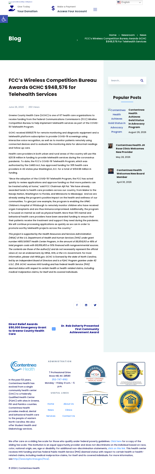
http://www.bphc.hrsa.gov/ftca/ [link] (31, 458)
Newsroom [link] (128, 35)
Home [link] (112, 35)
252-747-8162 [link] (60, 379)
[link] (4, 19)
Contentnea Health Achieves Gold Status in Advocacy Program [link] (137, 118)
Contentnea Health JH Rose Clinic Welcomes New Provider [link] (130, 148)
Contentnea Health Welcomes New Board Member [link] (131, 173)
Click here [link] (116, 441)
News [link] (143, 35)
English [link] (125, 2)
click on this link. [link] (117, 448)
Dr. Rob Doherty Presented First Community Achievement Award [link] (80, 329)
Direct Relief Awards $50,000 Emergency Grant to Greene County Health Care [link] (27, 328)
